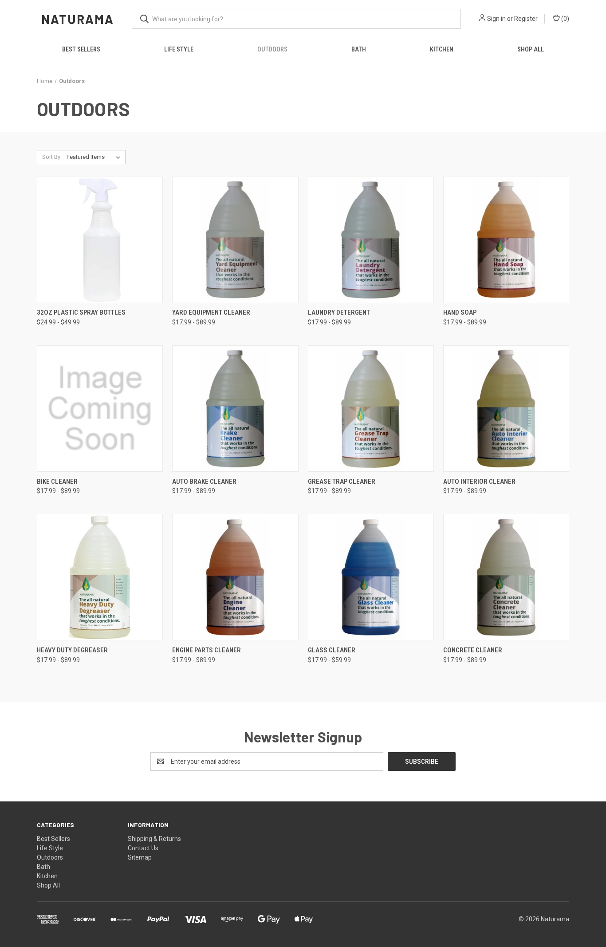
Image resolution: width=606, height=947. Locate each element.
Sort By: (52, 157)
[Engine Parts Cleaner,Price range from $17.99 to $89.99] (235, 577)
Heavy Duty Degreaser (72, 650)
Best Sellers (81, 49)
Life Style (178, 49)
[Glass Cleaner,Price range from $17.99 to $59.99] (371, 577)
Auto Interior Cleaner (479, 481)
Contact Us (143, 848)
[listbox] (95, 157)
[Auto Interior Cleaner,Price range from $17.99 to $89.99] (506, 408)
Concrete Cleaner (472, 650)
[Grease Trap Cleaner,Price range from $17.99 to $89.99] (371, 408)
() (564, 18)
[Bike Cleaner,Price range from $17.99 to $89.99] (100, 408)
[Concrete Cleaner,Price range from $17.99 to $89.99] (506, 577)
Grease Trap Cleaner (341, 481)
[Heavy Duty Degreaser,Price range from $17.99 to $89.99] (100, 577)
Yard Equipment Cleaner (211, 312)
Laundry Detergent (339, 312)
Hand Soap (459, 312)
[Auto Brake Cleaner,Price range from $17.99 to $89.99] (235, 408)
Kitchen (441, 49)
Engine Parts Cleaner (206, 650)
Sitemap (140, 857)
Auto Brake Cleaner (204, 481)
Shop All (530, 49)
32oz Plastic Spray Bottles (81, 312)
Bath (358, 49)
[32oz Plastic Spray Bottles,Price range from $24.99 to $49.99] (100, 239)
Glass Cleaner (331, 650)
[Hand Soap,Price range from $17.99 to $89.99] (506, 239)
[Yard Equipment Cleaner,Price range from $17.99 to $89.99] (235, 239)
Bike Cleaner (57, 481)
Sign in (496, 18)
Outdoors (272, 49)
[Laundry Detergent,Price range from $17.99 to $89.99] (371, 239)
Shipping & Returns (154, 838)
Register (526, 18)
